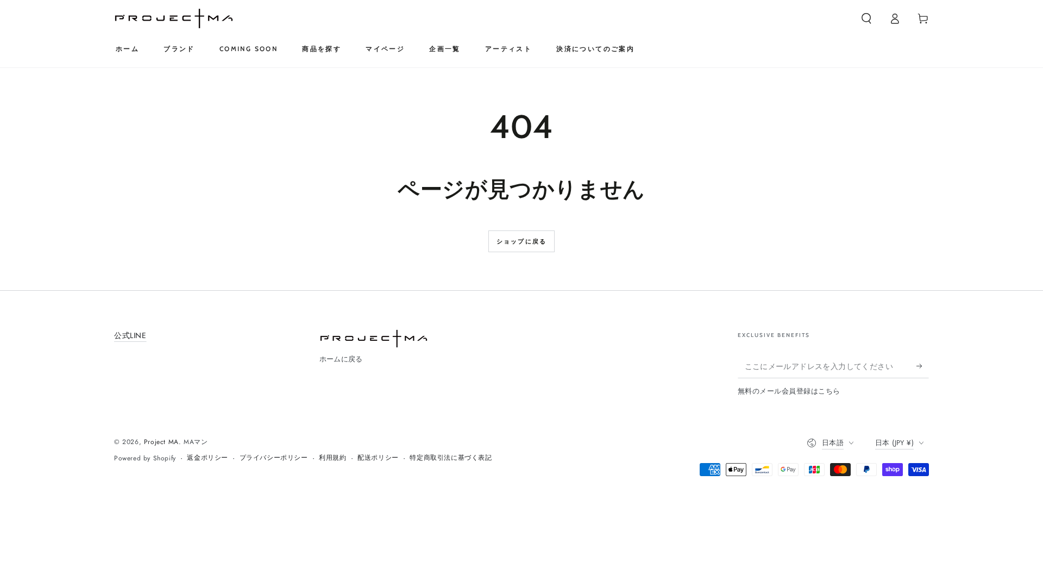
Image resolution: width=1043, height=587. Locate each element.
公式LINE (130, 335)
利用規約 (332, 458)
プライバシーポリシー (274, 458)
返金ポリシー (207, 458)
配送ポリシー (378, 458)
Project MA (161, 442)
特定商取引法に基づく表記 (451, 458)
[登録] (922, 366)
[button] (866, 18)
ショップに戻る (521, 241)
